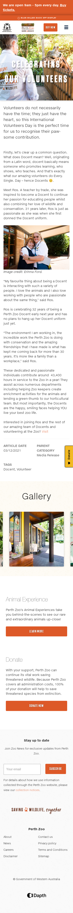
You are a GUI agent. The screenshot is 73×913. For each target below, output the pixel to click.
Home (13, 50)
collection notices (28, 790)
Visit (45, 431)
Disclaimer (11, 856)
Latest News (55, 50)
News (7, 843)
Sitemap (43, 856)
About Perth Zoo (32, 50)
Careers (9, 850)
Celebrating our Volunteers (36, 71)
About (7, 837)
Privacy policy (47, 843)
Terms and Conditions (53, 850)
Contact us (45, 837)
